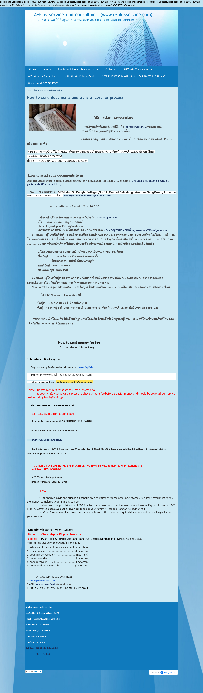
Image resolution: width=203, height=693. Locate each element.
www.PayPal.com (87, 367)
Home (29, 90)
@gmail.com (154, 126)
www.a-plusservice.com (41, 580)
